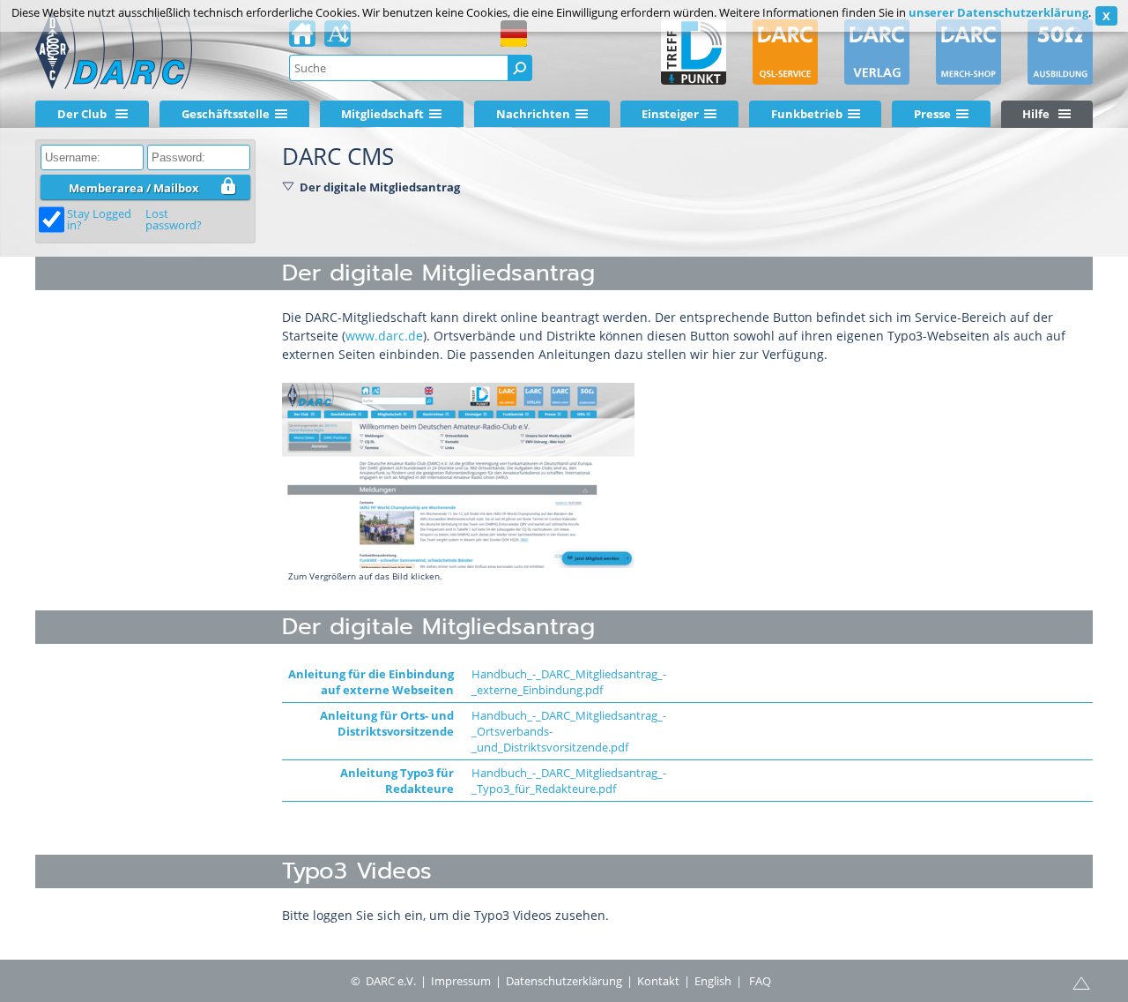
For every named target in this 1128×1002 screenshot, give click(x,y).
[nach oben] (1081, 982)
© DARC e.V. (383, 981)
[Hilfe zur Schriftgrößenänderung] (337, 39)
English (712, 981)
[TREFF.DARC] (693, 52)
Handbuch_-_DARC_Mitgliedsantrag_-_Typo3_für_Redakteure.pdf (568, 780)
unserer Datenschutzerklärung (998, 12)
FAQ (760, 981)
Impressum (461, 981)
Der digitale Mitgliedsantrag (380, 187)
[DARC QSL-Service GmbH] (785, 52)
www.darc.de (384, 335)
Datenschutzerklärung (564, 981)
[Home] (302, 39)
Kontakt (658, 981)
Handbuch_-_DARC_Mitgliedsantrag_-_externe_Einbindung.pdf (568, 682)
